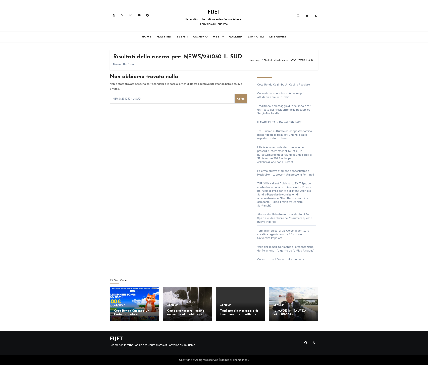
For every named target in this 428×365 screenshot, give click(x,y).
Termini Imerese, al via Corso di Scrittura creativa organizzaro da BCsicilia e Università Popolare (283, 234)
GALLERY (236, 36)
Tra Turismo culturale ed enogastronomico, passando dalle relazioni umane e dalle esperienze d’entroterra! (285, 135)
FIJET (213, 12)
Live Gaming (277, 36)
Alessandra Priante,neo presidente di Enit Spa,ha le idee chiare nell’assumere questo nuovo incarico (284, 218)
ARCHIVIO (200, 36)
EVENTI (182, 36)
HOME (146, 36)
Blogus (224, 359)
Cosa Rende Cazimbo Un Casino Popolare (283, 84)
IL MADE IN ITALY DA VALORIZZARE (279, 122)
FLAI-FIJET (164, 36)
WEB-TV (218, 36)
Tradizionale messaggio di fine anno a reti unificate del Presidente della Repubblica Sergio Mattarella (284, 109)
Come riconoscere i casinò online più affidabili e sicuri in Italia (186, 314)
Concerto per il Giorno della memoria (280, 259)
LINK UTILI (256, 36)
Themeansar (240, 359)
